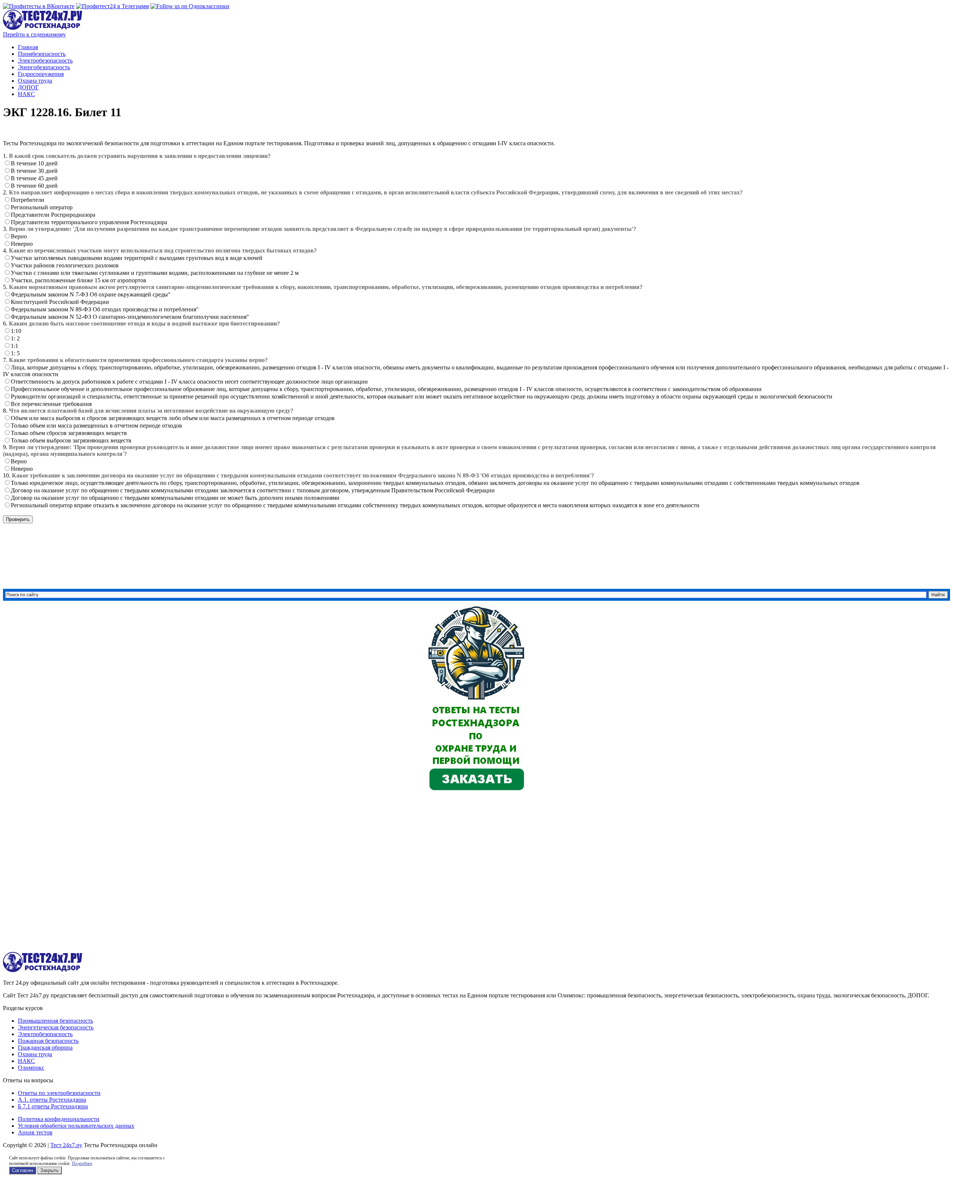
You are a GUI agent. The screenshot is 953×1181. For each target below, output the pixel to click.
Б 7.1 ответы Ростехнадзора (53, 1106)
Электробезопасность (45, 60)
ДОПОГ (28, 87)
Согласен (22, 1170)
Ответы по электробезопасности (59, 1093)
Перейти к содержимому (34, 34)
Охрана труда (35, 80)
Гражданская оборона (45, 1047)
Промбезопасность (42, 54)
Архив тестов (35, 1132)
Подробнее (82, 1163)
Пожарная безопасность (48, 1041)
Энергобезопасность (44, 67)
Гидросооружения (41, 74)
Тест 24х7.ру (66, 1145)
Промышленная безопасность (55, 1020)
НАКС (26, 94)
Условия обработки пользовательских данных (76, 1126)
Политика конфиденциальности (58, 1119)
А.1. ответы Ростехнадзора (52, 1099)
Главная (28, 47)
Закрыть (49, 1170)
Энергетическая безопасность (55, 1027)
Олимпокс (31, 1067)
